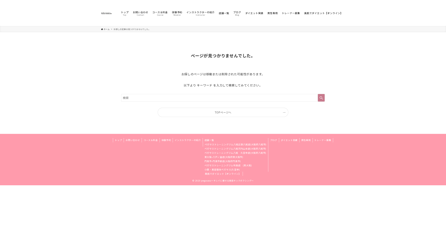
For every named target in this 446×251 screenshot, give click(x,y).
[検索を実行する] (321, 98)
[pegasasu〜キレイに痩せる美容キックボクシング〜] (106, 13)
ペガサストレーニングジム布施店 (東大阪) (228, 165)
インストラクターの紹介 (188, 140)
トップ (118, 140)
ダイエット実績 (289, 140)
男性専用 (306, 140)
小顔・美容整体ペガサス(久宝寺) (222, 169)
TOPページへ (223, 112)
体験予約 (166, 140)
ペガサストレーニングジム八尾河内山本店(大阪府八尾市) (235, 148)
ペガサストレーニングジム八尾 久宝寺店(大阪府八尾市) (235, 152)
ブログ (273, 140)
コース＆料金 (151, 140)
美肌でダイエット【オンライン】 (223, 173)
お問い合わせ (133, 140)
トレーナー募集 (322, 140)
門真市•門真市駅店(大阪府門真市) (223, 161)
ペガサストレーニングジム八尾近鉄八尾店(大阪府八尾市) (236, 144)
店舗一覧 (209, 140)
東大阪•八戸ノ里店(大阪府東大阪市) (224, 157)
